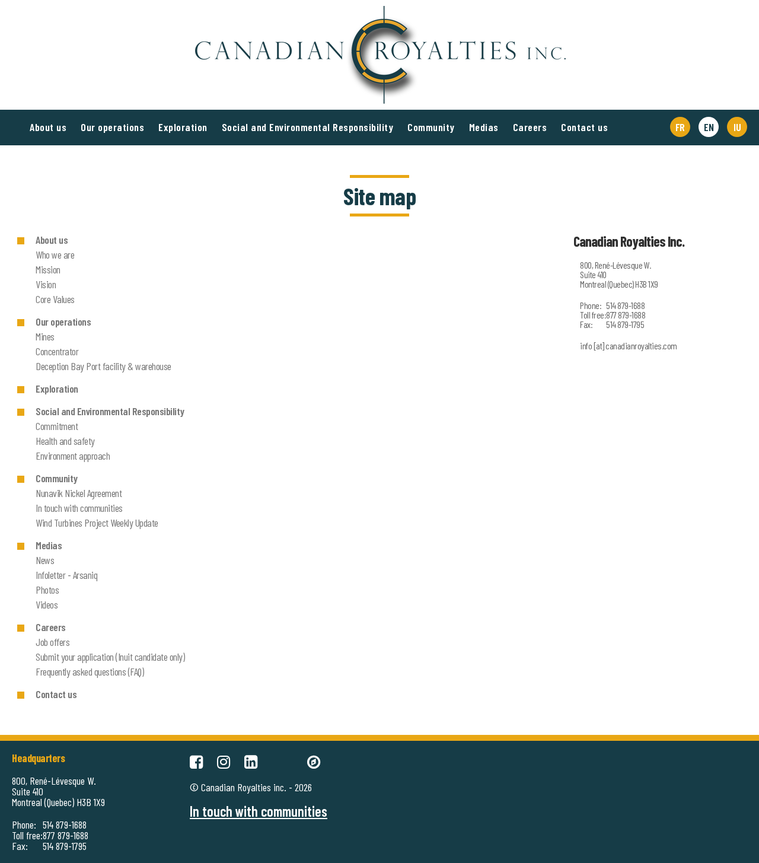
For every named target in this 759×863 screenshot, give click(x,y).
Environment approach (73, 455)
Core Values (55, 298)
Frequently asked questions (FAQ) (89, 671)
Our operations (112, 126)
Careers (530, 126)
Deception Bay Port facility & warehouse (103, 365)
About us (48, 126)
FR (680, 126)
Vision (46, 284)
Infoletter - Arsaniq (66, 574)
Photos (47, 589)
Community (431, 126)
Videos (47, 604)
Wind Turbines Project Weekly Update (97, 522)
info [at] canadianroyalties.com (628, 345)
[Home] (379, 12)
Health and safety (65, 440)
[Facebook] (196, 760)
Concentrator (57, 351)
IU (737, 126)
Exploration (183, 126)
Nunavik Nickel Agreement (79, 492)
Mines (45, 336)
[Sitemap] (313, 760)
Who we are (55, 254)
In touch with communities (79, 507)
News (45, 559)
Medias (484, 126)
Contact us (584, 126)
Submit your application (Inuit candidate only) (110, 656)
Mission (48, 269)
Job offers (52, 641)
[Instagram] (223, 760)
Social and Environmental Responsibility (308, 126)
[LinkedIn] (250, 760)
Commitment (57, 425)
